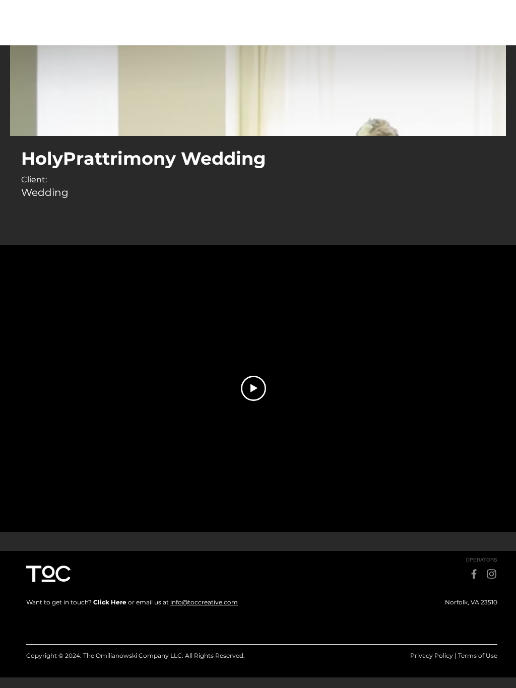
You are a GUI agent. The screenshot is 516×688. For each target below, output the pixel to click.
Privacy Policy (431, 655)
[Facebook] (474, 574)
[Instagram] (491, 574)
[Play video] (253, 388)
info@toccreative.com (204, 602)
